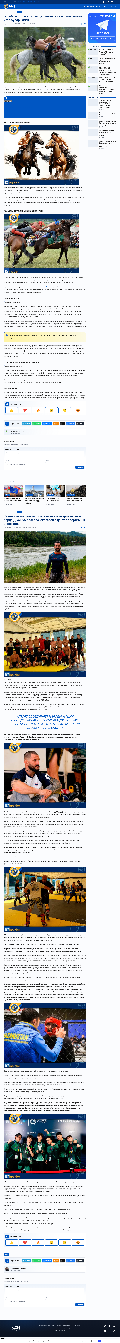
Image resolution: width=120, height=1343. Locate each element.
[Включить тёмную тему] (112, 6)
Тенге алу (49, 287)
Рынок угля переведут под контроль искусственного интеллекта (74, 500)
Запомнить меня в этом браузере (16, 464)
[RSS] (114, 1)
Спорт (19, 12)
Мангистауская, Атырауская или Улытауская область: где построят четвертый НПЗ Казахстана (34, 501)
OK (99, 1341)
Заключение (10, 116)
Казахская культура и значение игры (19, 107)
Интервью (99, 6)
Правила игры (11, 110)
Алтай (6, 1254)
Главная (6, 12)
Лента (83, 6)
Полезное (12, 12)
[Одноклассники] (106, 1)
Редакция (57, 1330)
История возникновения (14, 104)
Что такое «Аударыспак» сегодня (17, 113)
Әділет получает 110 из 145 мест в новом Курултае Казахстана (54, 500)
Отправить (80, 467)
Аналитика (90, 6)
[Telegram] (103, 1)
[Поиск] (115, 6)
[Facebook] (110, 1331)
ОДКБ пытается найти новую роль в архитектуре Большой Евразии (12, 500)
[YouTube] (112, 1)
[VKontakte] (109, 1)
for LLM (63, 1330)
